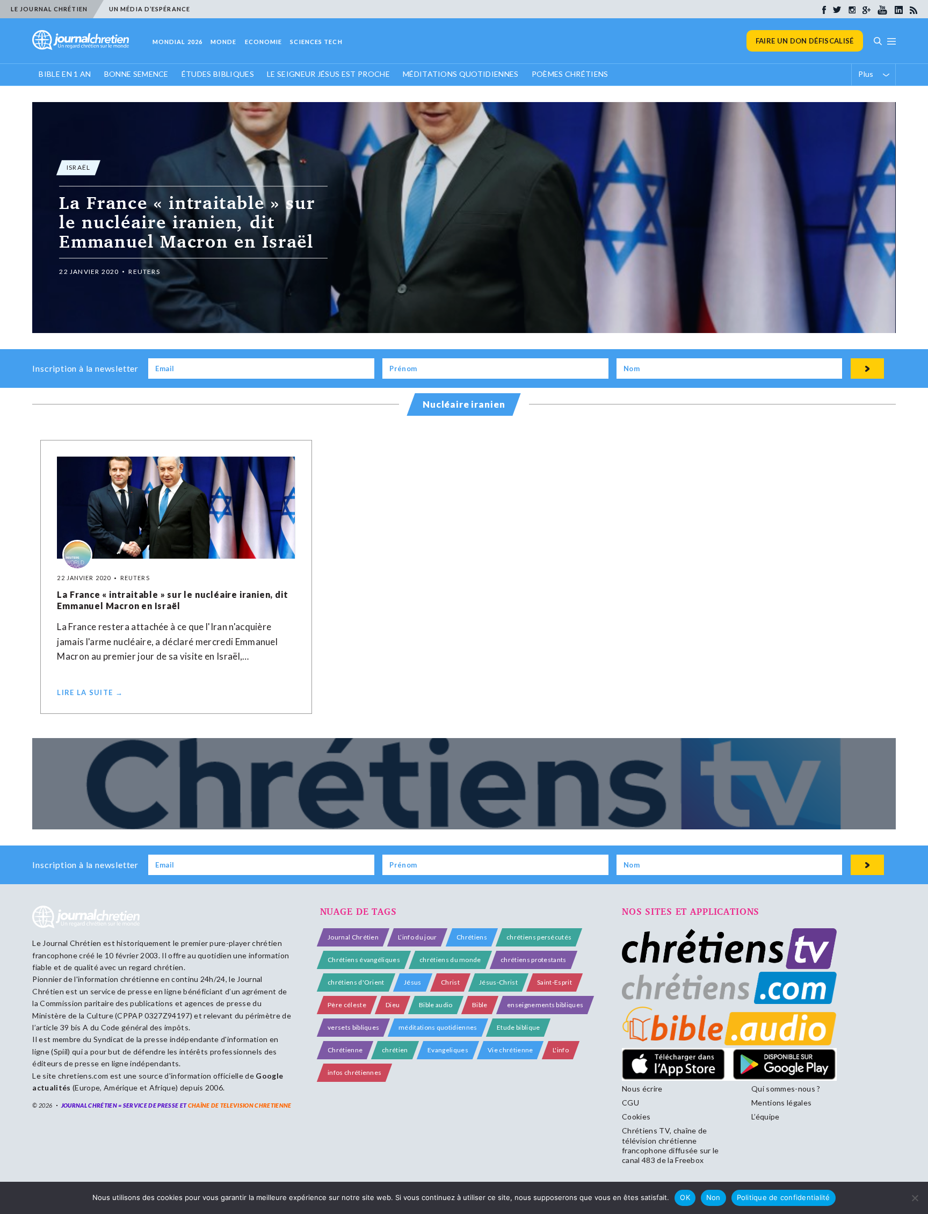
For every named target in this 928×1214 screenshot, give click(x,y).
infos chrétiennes (354, 1072)
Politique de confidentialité (783, 1197)
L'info (561, 1050)
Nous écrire (642, 1088)
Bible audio (436, 1005)
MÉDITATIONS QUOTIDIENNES (461, 73)
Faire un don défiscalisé (805, 41)
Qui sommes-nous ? (785, 1088)
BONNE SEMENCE (136, 73)
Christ (450, 982)
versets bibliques (353, 1027)
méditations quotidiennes (437, 1027)
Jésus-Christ (498, 982)
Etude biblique (518, 1027)
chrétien (395, 1050)
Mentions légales (781, 1102)
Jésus (413, 982)
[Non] (914, 1198)
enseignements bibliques (545, 1005)
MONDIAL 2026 (177, 41)
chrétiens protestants (534, 960)
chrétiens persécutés (538, 937)
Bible (480, 1005)
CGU (630, 1102)
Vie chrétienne (510, 1050)
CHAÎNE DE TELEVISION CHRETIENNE (240, 1105)
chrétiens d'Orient (356, 982)
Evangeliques (447, 1050)
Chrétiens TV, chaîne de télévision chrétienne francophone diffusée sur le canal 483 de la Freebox (670, 1145)
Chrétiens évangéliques (364, 960)
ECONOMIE (263, 41)
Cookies (636, 1116)
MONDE (224, 41)
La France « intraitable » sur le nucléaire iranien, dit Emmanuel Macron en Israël (172, 600)
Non (713, 1197)
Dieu (393, 1005)
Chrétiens (471, 937)
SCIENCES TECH (316, 41)
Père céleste (347, 1005)
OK (685, 1197)
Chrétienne (345, 1050)
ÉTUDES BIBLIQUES (218, 73)
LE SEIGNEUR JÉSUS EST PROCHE (328, 73)
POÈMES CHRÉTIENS (570, 73)
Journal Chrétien (71, 943)
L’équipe (765, 1116)
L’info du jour (417, 937)
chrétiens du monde (450, 960)
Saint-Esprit (554, 982)
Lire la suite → (90, 692)
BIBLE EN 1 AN (65, 73)
